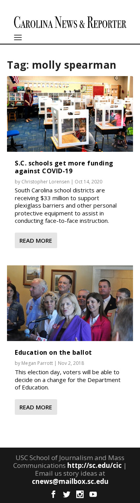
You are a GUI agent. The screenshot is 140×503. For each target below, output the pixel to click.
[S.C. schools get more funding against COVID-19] (70, 114)
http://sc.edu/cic (94, 465)
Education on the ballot (53, 352)
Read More (35, 240)
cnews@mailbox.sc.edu (70, 481)
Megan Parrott (37, 363)
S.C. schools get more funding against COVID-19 (64, 167)
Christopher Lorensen (45, 181)
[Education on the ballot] (70, 303)
